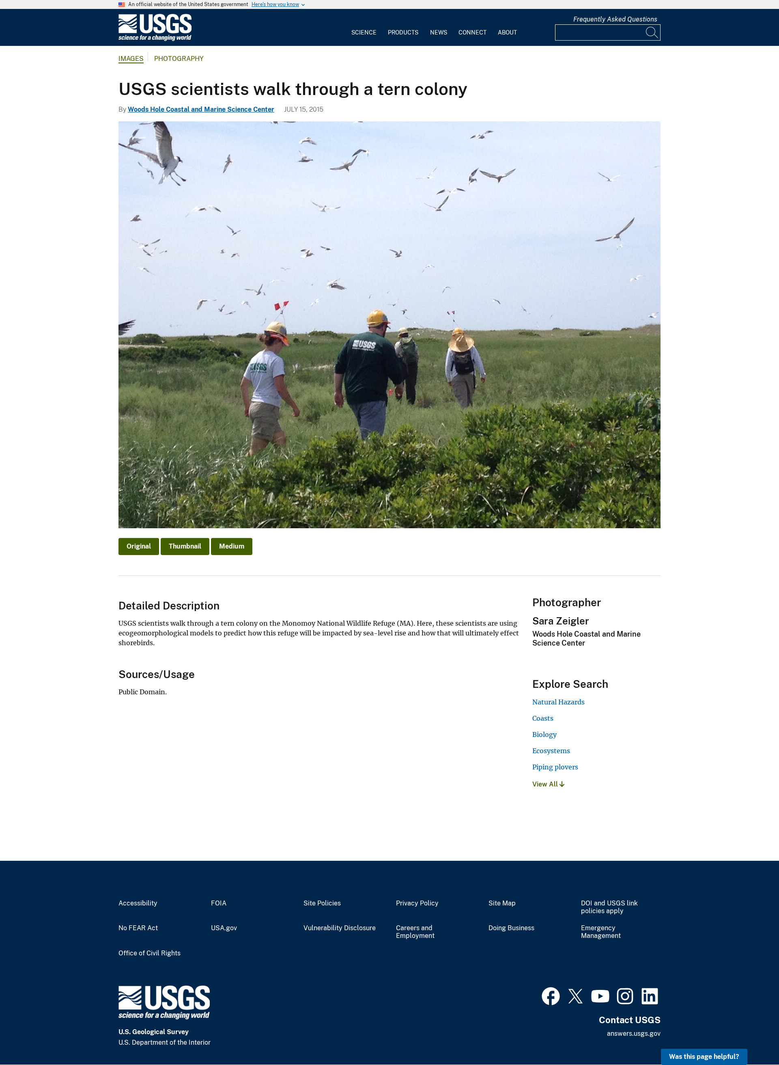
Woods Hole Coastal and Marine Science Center (201, 109)
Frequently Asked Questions (615, 19)
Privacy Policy (417, 903)
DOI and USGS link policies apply (609, 907)
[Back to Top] (749, 1035)
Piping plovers (555, 767)
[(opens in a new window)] (551, 995)
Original (139, 546)
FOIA (218, 903)
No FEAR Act (138, 928)
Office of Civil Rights (149, 953)
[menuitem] (364, 27)
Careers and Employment (415, 932)
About (507, 32)
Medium (231, 546)
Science (364, 32)
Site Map (502, 903)
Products (403, 32)
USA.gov (224, 928)
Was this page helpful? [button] (704, 1057)
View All (546, 784)
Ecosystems (551, 751)
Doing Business (511, 928)
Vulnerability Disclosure (339, 928)
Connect (472, 32)
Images (131, 59)
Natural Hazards (558, 702)
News (438, 32)
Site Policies (322, 903)
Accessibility (137, 903)
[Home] (155, 39)
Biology (544, 734)
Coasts (542, 718)
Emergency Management (601, 932)
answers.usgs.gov (634, 1033)
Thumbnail (185, 546)
